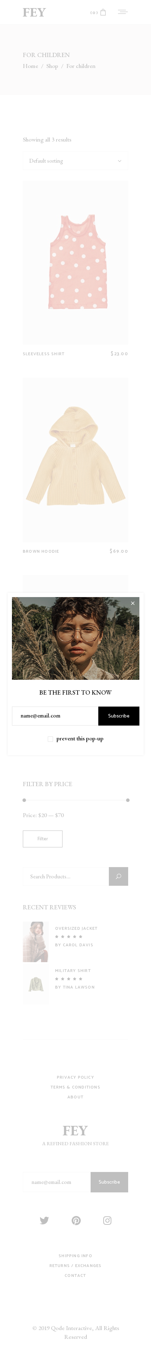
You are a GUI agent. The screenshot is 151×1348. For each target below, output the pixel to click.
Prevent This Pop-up (80, 738)
